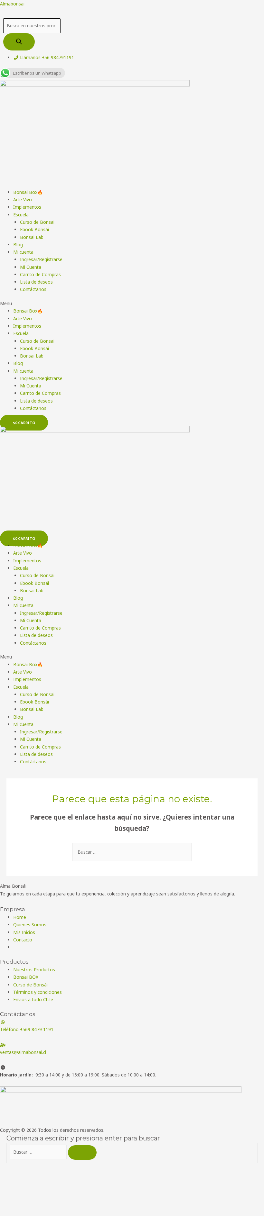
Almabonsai (12, 4)
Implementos (27, 207)
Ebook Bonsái (34, 229)
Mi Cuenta (30, 267)
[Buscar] (19, 41)
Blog (18, 244)
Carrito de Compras (40, 274)
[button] (132, 303)
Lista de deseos (36, 282)
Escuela (21, 215)
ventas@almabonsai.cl (23, 1052)
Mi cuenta (23, 252)
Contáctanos (33, 289)
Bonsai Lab (31, 237)
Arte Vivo (22, 199)
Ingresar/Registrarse (41, 259)
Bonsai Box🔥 (28, 192)
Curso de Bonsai (37, 222)
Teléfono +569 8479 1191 (26, 1029)
